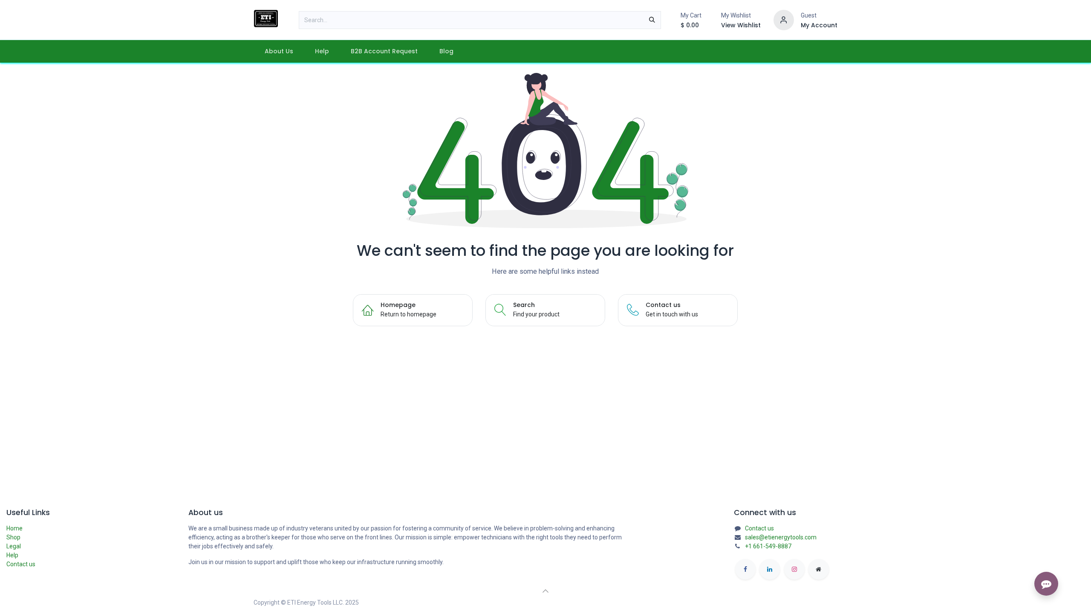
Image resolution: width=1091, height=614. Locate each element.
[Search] (652, 20)
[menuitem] (279, 51)
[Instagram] (794, 569)
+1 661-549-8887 (768, 546)
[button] (545, 591)
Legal (13, 546)
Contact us (20, 564)
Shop (13, 537)
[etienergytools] (818, 569)
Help (12, 555)
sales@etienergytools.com (781, 537)
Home (14, 528)
